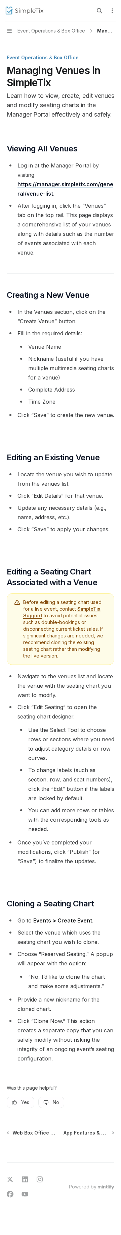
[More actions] (112, 10)
